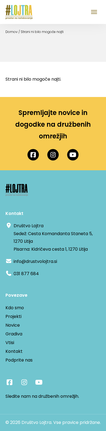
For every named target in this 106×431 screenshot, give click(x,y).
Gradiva (13, 334)
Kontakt (14, 351)
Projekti (13, 316)
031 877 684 (26, 274)
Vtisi (9, 342)
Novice (12, 325)
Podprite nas (19, 360)
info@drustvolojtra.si (35, 261)
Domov (11, 31)
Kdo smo (14, 308)
